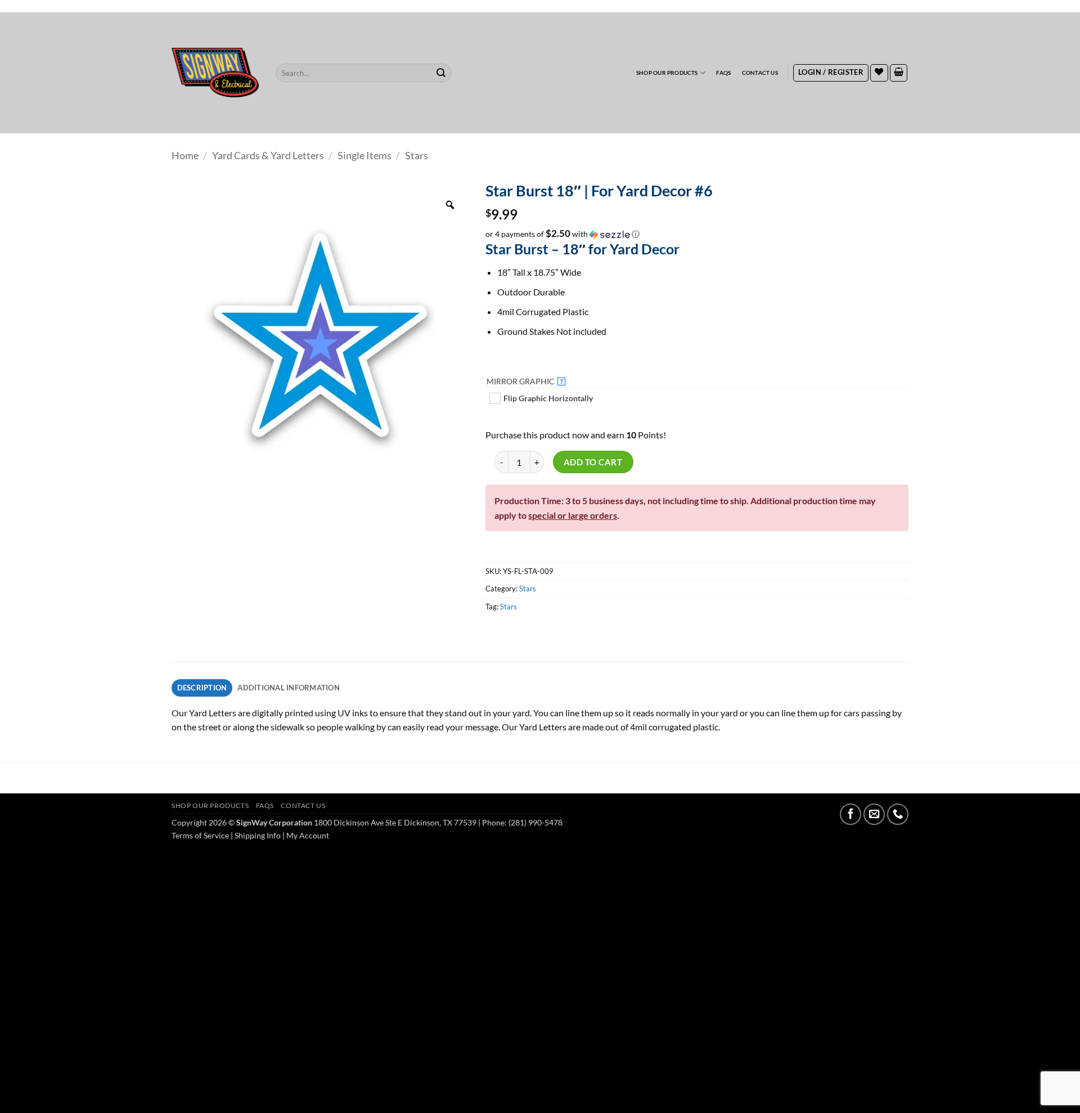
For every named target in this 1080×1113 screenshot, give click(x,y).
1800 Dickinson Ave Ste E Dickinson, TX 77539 (395, 822)
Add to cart (593, 462)
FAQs (723, 72)
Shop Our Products (667, 72)
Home (185, 155)
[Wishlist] (879, 73)
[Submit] (441, 73)
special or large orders (572, 515)
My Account (307, 835)
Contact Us (760, 72)
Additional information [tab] (288, 687)
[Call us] (897, 814)
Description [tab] (202, 687)
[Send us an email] (874, 814)
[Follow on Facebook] (850, 814)
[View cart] (899, 73)
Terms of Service (200, 835)
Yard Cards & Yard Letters (268, 155)
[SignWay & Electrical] (215, 72)
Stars (416, 155)
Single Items (365, 155)
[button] (830, 73)
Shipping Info (258, 835)
